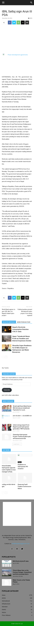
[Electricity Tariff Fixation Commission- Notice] (25, 478)
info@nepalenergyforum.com (21, 543)
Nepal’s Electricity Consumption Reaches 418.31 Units (20, 329)
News (3, 331)
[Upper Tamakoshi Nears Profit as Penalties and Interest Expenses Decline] (6, 338)
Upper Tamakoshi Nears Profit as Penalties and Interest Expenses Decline (21, 338)
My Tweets (5, 368)
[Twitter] (22, 549)
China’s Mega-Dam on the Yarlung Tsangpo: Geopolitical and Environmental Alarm (22, 572)
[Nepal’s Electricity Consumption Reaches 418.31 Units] (6, 329)
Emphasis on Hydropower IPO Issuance (23, 466)
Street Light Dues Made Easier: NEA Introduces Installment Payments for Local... (22, 408)
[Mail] (17, 549)
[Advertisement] (17, 39)
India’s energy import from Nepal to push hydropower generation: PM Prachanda (21, 427)
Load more (16, 444)
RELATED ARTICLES (9, 322)
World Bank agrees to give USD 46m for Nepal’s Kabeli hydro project (8, 312)
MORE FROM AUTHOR (23, 322)
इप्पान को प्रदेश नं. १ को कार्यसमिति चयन (22, 416)
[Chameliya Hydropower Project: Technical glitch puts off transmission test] (6, 437)
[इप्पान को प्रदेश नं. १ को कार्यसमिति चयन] (6, 418)
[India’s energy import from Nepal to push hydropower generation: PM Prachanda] (6, 427)
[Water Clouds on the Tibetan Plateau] (6, 582)
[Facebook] (12, 549)
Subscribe (7, 390)
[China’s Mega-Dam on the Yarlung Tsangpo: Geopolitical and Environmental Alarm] (6, 572)
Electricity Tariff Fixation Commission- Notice (25, 486)
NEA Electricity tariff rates (21, 561)
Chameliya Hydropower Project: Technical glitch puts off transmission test (22, 436)
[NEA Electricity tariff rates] (6, 563)
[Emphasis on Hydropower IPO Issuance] (25, 458)
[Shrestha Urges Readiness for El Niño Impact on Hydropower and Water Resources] (6, 347)
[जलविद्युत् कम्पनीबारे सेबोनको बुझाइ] (9, 478)
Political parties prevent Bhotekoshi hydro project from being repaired (25, 312)
